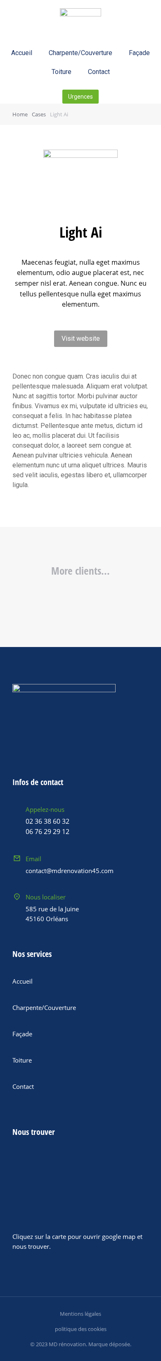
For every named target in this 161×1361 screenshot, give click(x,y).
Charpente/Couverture (80, 53)
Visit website (81, 338)
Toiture (61, 72)
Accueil (21, 53)
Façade (139, 53)
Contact (99, 72)
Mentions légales (80, 1313)
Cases (39, 114)
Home (20, 114)
